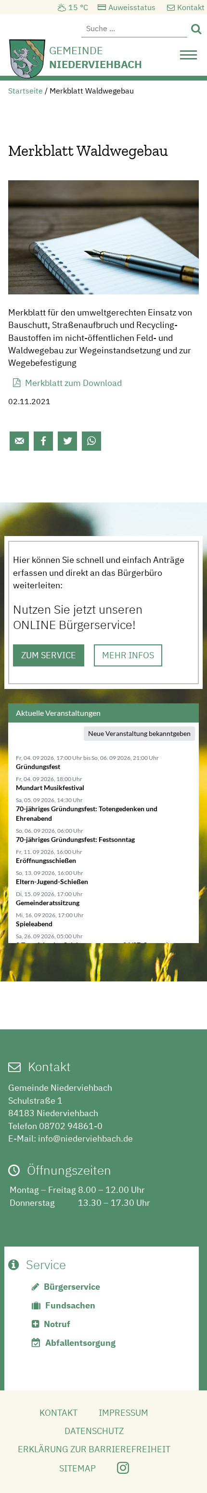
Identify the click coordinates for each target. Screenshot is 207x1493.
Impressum (123, 1412)
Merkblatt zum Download (73, 382)
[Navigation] (188, 57)
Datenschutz (94, 1430)
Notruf (57, 1324)
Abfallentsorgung (80, 1342)
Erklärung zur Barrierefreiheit (94, 1449)
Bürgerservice (72, 1286)
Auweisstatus (131, 7)
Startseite (25, 90)
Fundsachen (70, 1305)
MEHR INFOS (128, 655)
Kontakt (191, 7)
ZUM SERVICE (48, 655)
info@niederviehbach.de (85, 1138)
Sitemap (77, 1468)
